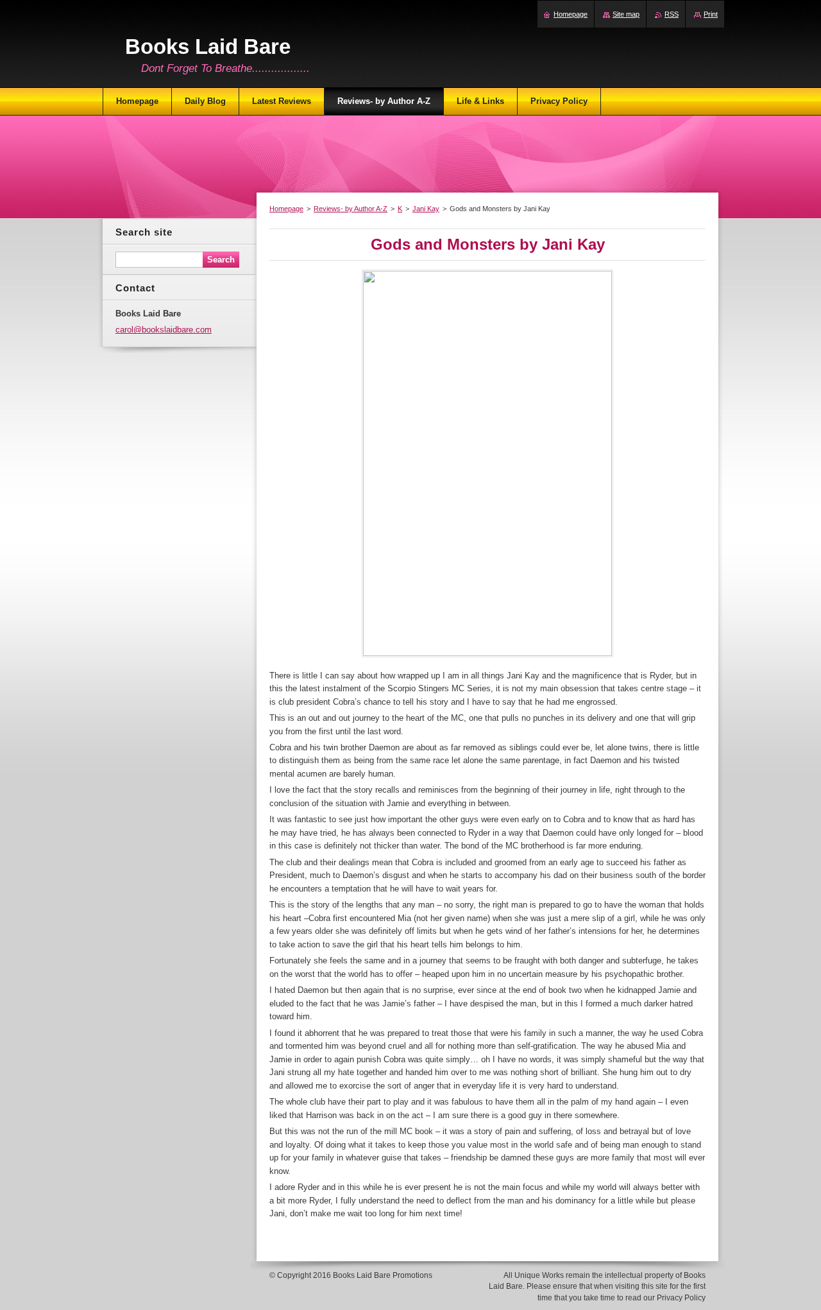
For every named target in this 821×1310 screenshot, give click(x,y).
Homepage (286, 208)
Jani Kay (425, 208)
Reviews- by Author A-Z (350, 208)
